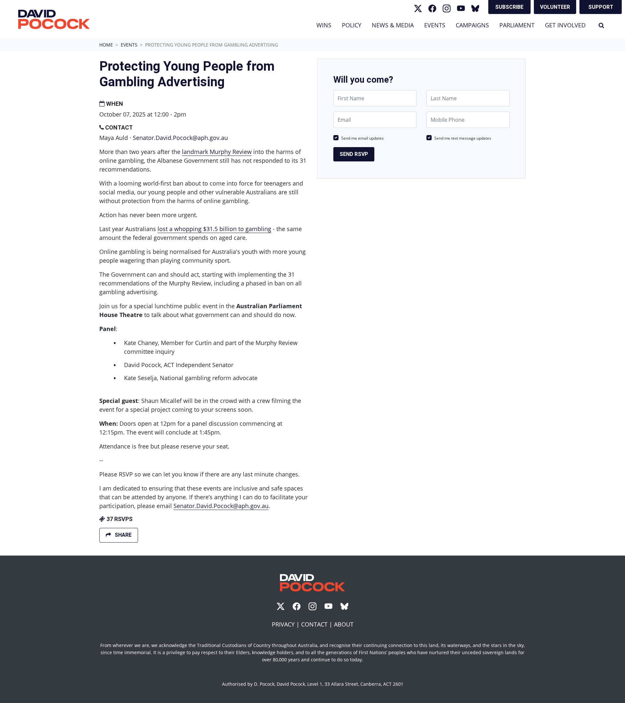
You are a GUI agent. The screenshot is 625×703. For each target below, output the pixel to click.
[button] (601, 25)
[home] (54, 19)
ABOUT (344, 624)
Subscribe (509, 7)
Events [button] (437, 25)
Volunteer (555, 7)
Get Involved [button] (565, 25)
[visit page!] (418, 8)
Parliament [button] (517, 25)
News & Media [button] (393, 25)
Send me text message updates (462, 138)
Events (129, 45)
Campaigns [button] (472, 25)
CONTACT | (317, 624)
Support (600, 7)
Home (106, 45)
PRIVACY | (286, 624)
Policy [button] (351, 25)
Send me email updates (362, 138)
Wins (323, 25)
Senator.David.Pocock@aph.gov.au (180, 138)
